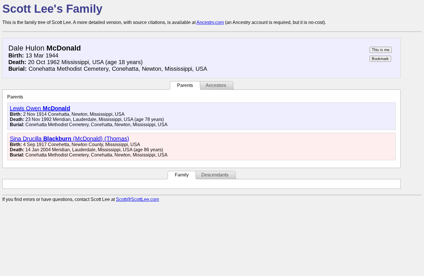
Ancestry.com (210, 22)
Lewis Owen (40, 108)
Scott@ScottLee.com (137, 199)
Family (182, 174)
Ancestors (216, 85)
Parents (185, 85)
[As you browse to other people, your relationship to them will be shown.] (380, 50)
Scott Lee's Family (52, 8)
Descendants (214, 174)
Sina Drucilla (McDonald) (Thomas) (69, 138)
